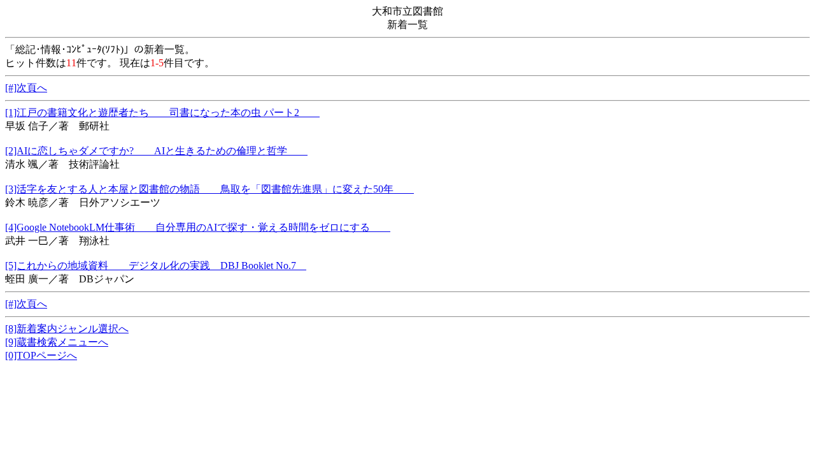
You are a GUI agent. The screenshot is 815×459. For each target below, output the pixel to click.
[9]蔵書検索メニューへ (56, 342)
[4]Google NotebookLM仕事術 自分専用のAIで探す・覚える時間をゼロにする (197, 227)
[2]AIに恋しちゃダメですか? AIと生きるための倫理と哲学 (156, 150)
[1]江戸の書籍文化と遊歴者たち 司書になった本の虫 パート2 (162, 112)
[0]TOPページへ (41, 355)
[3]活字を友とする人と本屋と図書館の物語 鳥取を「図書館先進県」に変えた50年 (209, 189)
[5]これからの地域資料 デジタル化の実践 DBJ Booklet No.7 (155, 265)
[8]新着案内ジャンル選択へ (67, 328)
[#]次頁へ (26, 87)
